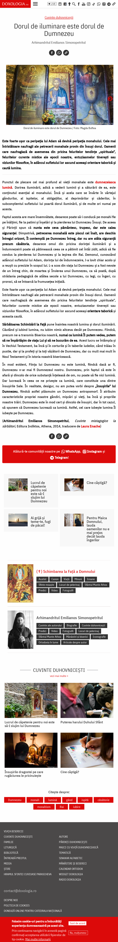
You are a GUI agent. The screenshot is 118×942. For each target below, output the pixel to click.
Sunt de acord (77, 923)
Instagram (94, 451)
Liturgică (10, 847)
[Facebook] (79, 3)
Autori (63, 836)
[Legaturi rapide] (114, 4)
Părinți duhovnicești (73, 842)
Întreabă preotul (15, 858)
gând (69, 800)
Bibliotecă (11, 852)
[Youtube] (83, 3)
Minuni (78, 579)
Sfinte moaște (46, 584)
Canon (55, 579)
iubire (76, 807)
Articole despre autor (75, 642)
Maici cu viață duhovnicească (78, 847)
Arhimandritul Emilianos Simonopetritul (59, 42)
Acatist (42, 579)
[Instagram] (89, 3)
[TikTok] (94, 3)
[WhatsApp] (99, 3)
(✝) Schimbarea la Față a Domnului (65, 571)
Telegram (61, 457)
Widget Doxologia (71, 874)
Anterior (8, 99)
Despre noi (11, 900)
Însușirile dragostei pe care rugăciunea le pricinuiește (24, 773)
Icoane (91, 579)
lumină (52, 800)
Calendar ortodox (71, 869)
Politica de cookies (17, 905)
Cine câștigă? (97, 482)
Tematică (65, 852)
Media (8, 863)
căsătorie (103, 800)
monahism (44, 807)
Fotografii (68, 590)
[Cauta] (74, 4)
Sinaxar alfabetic (71, 858)
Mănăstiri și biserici (77, 636)
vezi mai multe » (59, 676)
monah (35, 800)
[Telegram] (109, 3)
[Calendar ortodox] (60, 3)
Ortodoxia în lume (48, 642)
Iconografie (99, 636)
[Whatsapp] (59, 53)
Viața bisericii (13, 831)
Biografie (72, 625)
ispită (85, 800)
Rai (62, 807)
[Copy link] (66, 53)
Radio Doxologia (70, 879)
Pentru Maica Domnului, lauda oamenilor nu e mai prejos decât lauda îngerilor (98, 529)
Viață (66, 579)
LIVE (53, 3)
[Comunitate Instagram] (104, 3)
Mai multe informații (38, 939)
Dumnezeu (14, 800)
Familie (8, 842)
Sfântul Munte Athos (96, 584)
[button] (36, 3)
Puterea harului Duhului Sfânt (82, 722)
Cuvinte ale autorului (50, 625)
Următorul (110, 99)
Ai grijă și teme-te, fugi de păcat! (41, 521)
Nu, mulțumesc (78, 932)
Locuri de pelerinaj (69, 584)
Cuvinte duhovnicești (59, 17)
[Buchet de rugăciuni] (69, 3)
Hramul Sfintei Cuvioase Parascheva (27, 874)
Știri (7, 869)
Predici (42, 590)
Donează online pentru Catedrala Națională (33, 911)
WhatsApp (73, 451)
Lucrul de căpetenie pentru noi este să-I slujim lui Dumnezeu (39, 492)
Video (54, 590)
